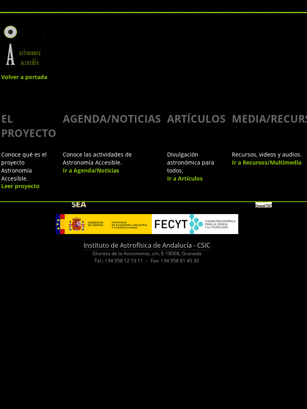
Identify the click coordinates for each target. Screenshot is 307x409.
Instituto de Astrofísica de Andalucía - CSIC (147, 245)
